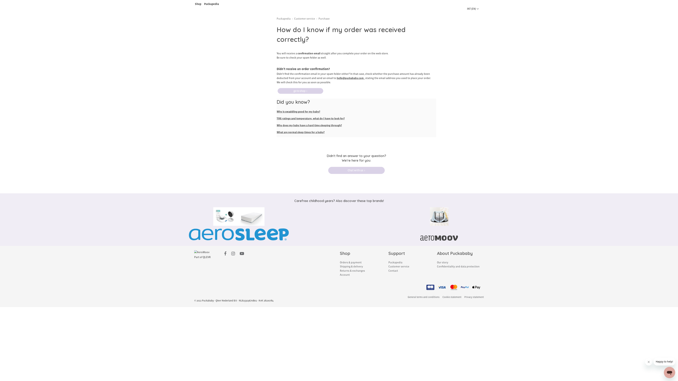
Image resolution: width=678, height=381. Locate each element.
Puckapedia (211, 3)
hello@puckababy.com (350, 78)
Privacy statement (474, 297)
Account (345, 274)
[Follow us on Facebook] (225, 254)
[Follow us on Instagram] (233, 254)
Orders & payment (351, 262)
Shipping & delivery (351, 266)
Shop (198, 3)
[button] (474, 9)
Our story (442, 262)
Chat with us (355, 170)
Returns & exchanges (352, 270)
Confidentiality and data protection (458, 266)
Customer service (304, 18)
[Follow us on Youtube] (242, 254)
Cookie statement (451, 297)
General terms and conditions (423, 297)
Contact (393, 270)
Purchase (324, 18)
